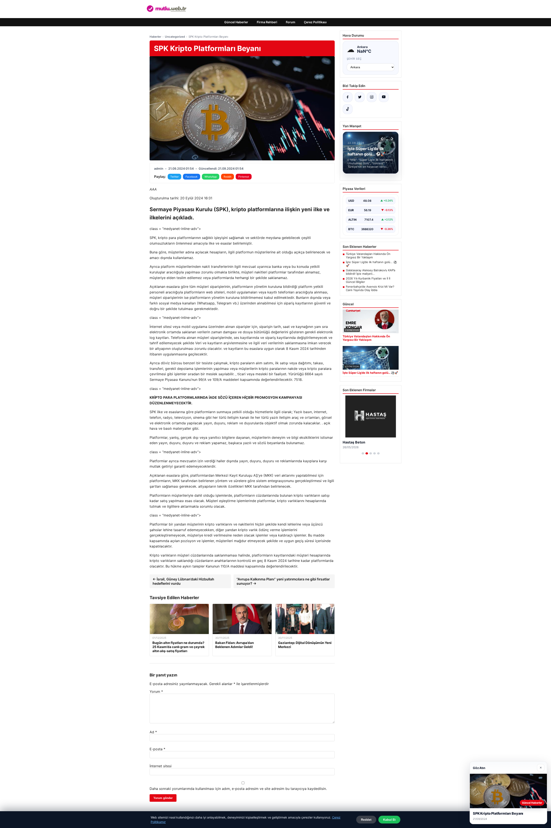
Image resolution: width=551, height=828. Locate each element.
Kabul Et (389, 819)
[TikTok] (348, 109)
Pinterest (243, 176)
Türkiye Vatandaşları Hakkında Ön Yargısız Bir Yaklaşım (368, 255)
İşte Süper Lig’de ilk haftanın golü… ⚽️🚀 (371, 263)
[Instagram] (372, 97)
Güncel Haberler (236, 22)
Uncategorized (175, 36)
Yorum (156, 691)
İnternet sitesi (161, 766)
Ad (153, 732)
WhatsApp (210, 176)
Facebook (192, 176)
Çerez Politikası (315, 22)
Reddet (366, 819)
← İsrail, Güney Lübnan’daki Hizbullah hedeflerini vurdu (183, 581)
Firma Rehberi (267, 22)
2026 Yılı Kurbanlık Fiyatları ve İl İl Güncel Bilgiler (368, 280)
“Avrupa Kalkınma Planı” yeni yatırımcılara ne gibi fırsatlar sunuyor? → (283, 581)
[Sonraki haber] (391, 138)
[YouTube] (384, 97)
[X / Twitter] (360, 97)
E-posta (157, 749)
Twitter (174, 176)
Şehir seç (354, 58)
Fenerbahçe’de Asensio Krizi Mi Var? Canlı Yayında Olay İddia (370, 288)
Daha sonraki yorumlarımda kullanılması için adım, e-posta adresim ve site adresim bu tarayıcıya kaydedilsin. (238, 788)
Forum (290, 22)
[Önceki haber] (382, 138)
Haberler (155, 36)
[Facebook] (348, 97)
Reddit (227, 176)
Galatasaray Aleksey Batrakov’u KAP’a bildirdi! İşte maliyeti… (370, 271)
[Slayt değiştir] (363, 453)
